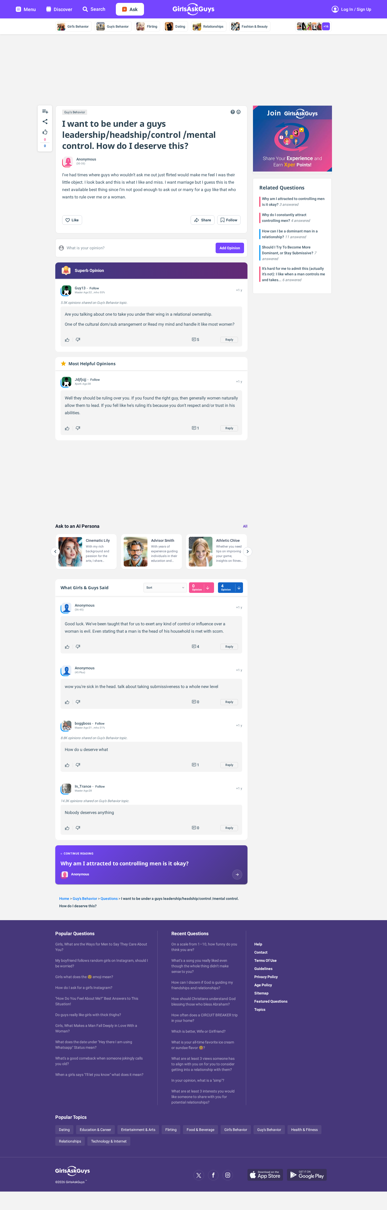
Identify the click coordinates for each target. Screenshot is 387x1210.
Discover (63, 9)
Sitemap (261, 993)
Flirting (152, 26)
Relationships (213, 26)
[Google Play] (309, 1175)
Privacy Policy (266, 977)
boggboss (83, 723)
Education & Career (95, 1130)
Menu (30, 9)
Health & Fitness (304, 1130)
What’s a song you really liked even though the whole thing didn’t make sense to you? (200, 966)
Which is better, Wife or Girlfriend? (198, 1031)
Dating (180, 26)
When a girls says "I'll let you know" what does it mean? (99, 1074)
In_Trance (83, 786)
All (245, 526)
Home (64, 898)
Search (98, 9)
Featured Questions (270, 1001)
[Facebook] (213, 1175)
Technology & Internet (109, 1141)
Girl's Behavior (78, 26)
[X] (199, 1175)
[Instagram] (227, 1175)
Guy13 (80, 288)
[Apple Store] (267, 1175)
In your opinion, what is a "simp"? (197, 1080)
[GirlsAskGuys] (72, 1175)
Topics (259, 1009)
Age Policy (263, 985)
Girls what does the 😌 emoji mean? (84, 977)
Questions (109, 898)
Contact (260, 952)
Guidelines (263, 969)
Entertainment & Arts (138, 1130)
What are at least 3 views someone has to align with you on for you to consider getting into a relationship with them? (203, 1064)
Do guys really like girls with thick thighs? (88, 1015)
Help (258, 944)
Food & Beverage (200, 1130)
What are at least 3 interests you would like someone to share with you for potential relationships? (203, 1096)
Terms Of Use (265, 960)
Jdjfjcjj (80, 379)
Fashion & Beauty (254, 26)
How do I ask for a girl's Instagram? (83, 987)
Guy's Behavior (118, 26)
